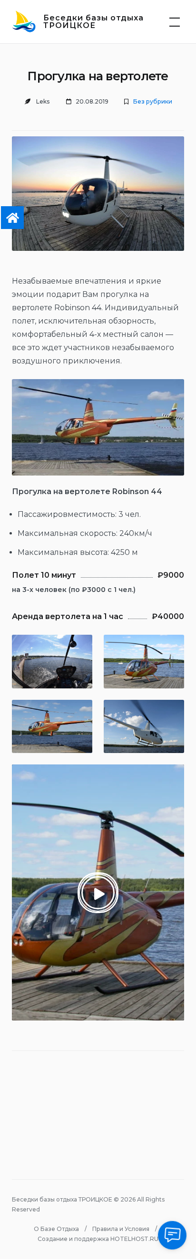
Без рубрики (152, 101)
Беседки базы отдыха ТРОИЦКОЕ (93, 21)
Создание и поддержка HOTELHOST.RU (98, 1238)
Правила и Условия (120, 1228)
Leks (42, 101)
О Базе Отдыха (56, 1228)
